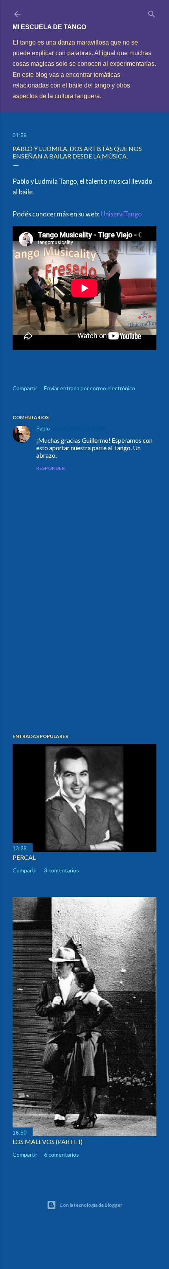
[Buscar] (151, 12)
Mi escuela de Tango (49, 27)
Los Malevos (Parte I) (48, 1141)
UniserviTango (121, 214)
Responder (50, 468)
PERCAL (24, 857)
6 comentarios (61, 1154)
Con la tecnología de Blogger (90, 1205)
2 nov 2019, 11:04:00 (79, 428)
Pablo (43, 428)
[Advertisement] (84, 658)
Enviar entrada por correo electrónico (89, 388)
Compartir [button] (25, 388)
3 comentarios (61, 870)
